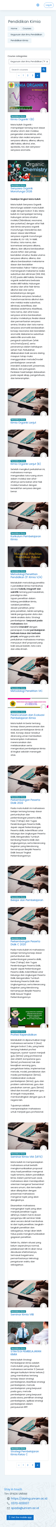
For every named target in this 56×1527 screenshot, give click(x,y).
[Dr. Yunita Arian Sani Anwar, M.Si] (43, 1343)
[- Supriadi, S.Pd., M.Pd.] (43, 528)
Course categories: (17, 56)
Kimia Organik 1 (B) (22, 119)
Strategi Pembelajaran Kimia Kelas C (25, 1453)
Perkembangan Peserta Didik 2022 (25, 801)
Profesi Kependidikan (24, 1034)
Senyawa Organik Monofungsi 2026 (22, 190)
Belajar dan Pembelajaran (27, 900)
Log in (49, 5)
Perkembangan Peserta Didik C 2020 (25, 943)
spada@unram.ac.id (25, 1508)
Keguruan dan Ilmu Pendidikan (26, 34)
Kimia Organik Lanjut (23, 422)
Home (14, 28)
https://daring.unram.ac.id (29, 1499)
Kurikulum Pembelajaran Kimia (26, 538)
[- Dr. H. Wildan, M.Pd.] (35, 528)
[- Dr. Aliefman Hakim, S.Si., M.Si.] (43, 414)
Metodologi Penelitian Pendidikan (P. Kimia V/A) (26, 575)
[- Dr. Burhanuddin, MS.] (43, 682)
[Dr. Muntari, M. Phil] (43, 180)
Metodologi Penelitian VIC (27, 691)
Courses (27, 28)
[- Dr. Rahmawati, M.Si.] (43, 111)
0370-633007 (20, 1503)
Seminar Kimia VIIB (22, 1314)
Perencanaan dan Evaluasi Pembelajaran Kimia (27, 716)
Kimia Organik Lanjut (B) (26, 464)
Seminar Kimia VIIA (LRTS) (27, 1156)
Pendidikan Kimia (19, 40)
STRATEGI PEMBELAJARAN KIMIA (26, 1353)
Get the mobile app (21, 1517)
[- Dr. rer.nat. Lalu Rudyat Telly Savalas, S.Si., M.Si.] (43, 1148)
